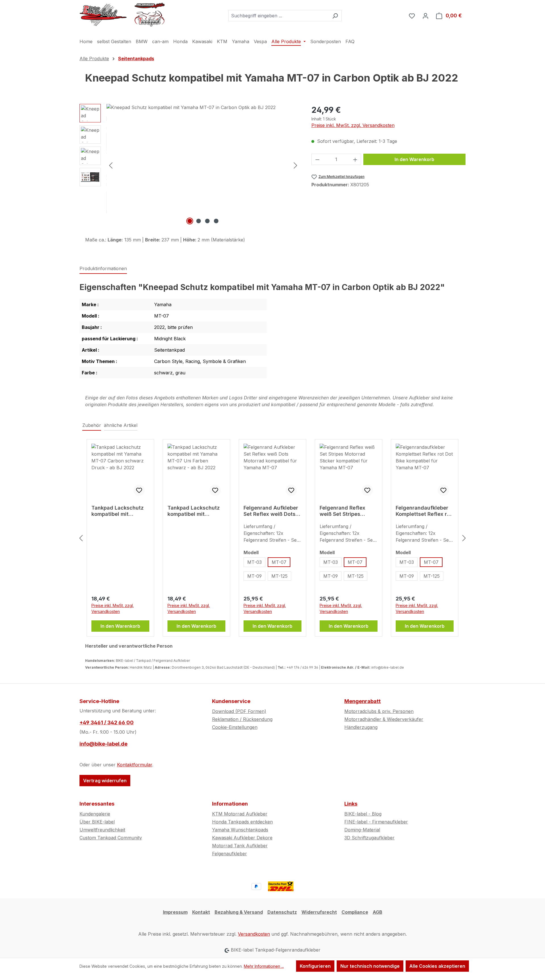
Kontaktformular (134, 764)
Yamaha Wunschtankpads (240, 830)
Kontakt (201, 912)
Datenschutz (282, 912)
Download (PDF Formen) (239, 711)
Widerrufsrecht (319, 912)
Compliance (354, 912)
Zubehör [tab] (91, 425)
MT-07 (279, 562)
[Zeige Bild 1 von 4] (190, 221)
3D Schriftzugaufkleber (369, 837)
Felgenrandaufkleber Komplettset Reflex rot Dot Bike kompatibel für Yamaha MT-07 (424, 511)
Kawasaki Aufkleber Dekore (242, 837)
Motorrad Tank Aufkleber (240, 845)
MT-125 (279, 576)
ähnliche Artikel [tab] (120, 425)
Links (350, 804)
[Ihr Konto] (425, 15)
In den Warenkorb (414, 159)
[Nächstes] (295, 165)
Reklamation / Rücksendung (242, 719)
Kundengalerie (94, 814)
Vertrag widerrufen (105, 780)
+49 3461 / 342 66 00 (106, 722)
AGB (377, 912)
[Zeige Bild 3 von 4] (207, 221)
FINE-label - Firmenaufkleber (376, 822)
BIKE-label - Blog (363, 814)
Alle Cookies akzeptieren (437, 966)
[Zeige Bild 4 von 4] (216, 221)
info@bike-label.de (103, 744)
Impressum (175, 912)
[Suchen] (335, 15)
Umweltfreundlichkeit (102, 830)
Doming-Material (362, 830)
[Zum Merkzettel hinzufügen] (139, 490)
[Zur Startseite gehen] (122, 14)
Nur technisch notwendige (370, 966)
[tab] (103, 269)
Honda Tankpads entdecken (242, 822)
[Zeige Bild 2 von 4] (198, 221)
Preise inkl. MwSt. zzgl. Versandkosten (353, 125)
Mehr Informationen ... (264, 966)
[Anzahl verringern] (317, 159)
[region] (190, 165)
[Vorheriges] (110, 165)
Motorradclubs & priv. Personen (379, 711)
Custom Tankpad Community (110, 837)
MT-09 (254, 576)
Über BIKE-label (97, 822)
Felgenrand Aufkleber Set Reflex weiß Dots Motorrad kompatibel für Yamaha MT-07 (271, 511)
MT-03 (254, 562)
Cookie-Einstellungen (234, 727)
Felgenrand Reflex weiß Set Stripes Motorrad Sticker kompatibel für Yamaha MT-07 (342, 511)
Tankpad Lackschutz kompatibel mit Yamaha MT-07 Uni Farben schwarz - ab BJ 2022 (193, 511)
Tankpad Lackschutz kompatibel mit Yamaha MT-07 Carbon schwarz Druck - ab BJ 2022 (120, 511)
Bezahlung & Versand (239, 912)
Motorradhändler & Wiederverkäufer (383, 719)
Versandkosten (254, 934)
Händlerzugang (361, 727)
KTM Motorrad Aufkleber (239, 814)
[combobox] (278, 15)
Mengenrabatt (362, 701)
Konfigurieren (315, 966)
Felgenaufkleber (229, 853)
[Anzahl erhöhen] (355, 159)
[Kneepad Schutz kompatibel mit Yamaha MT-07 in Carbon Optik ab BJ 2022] (203, 165)
